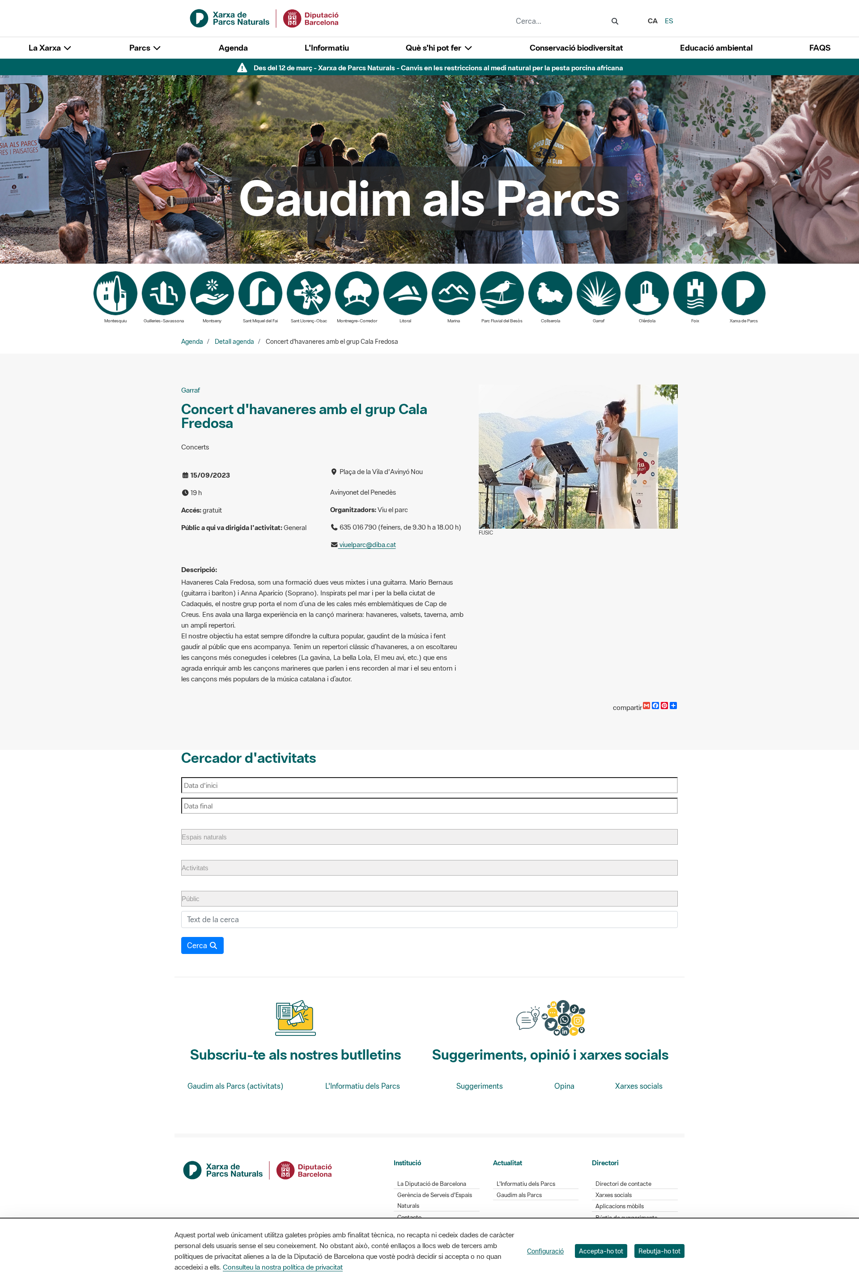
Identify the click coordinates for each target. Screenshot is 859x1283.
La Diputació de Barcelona (431, 1184)
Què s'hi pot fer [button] (434, 48)
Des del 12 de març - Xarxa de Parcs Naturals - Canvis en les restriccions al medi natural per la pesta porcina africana (438, 67)
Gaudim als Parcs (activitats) (235, 1086)
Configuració (545, 1251)
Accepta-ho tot (601, 1251)
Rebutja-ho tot (659, 1251)
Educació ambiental (716, 48)
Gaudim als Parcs (519, 1195)
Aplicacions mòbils (619, 1206)
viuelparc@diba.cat (367, 544)
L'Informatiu (327, 48)
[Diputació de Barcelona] (258, 1169)
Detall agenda (234, 342)
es (669, 20)
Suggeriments (479, 1086)
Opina (564, 1086)
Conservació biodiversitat (576, 48)
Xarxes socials (639, 1086)
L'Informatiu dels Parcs (362, 1086)
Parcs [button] (140, 48)
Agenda (233, 48)
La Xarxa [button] (46, 48)
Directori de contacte (623, 1184)
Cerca (198, 945)
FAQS (819, 48)
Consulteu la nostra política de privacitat (283, 1266)
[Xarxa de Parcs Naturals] (265, 17)
